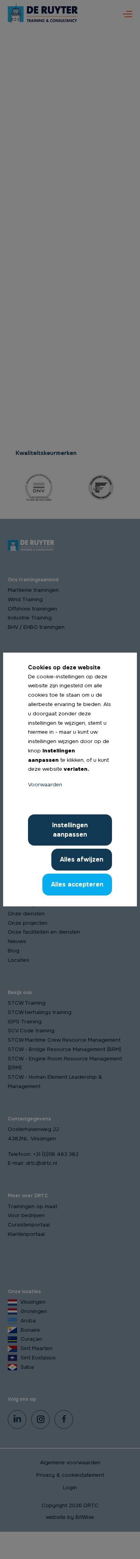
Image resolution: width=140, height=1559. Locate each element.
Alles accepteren (77, 884)
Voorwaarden (45, 784)
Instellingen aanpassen (70, 830)
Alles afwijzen (81, 859)
